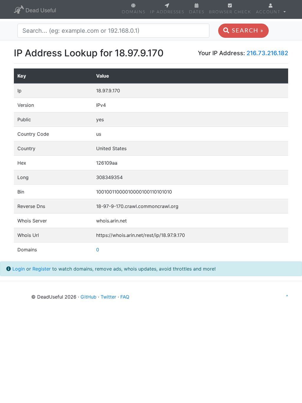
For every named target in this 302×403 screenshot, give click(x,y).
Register (41, 269)
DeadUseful (35, 9)
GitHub (88, 297)
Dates (196, 12)
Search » (247, 31)
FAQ (124, 297)
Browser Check (230, 12)
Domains (133, 12)
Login (18, 269)
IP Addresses (167, 12)
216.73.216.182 (267, 53)
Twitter (108, 297)
